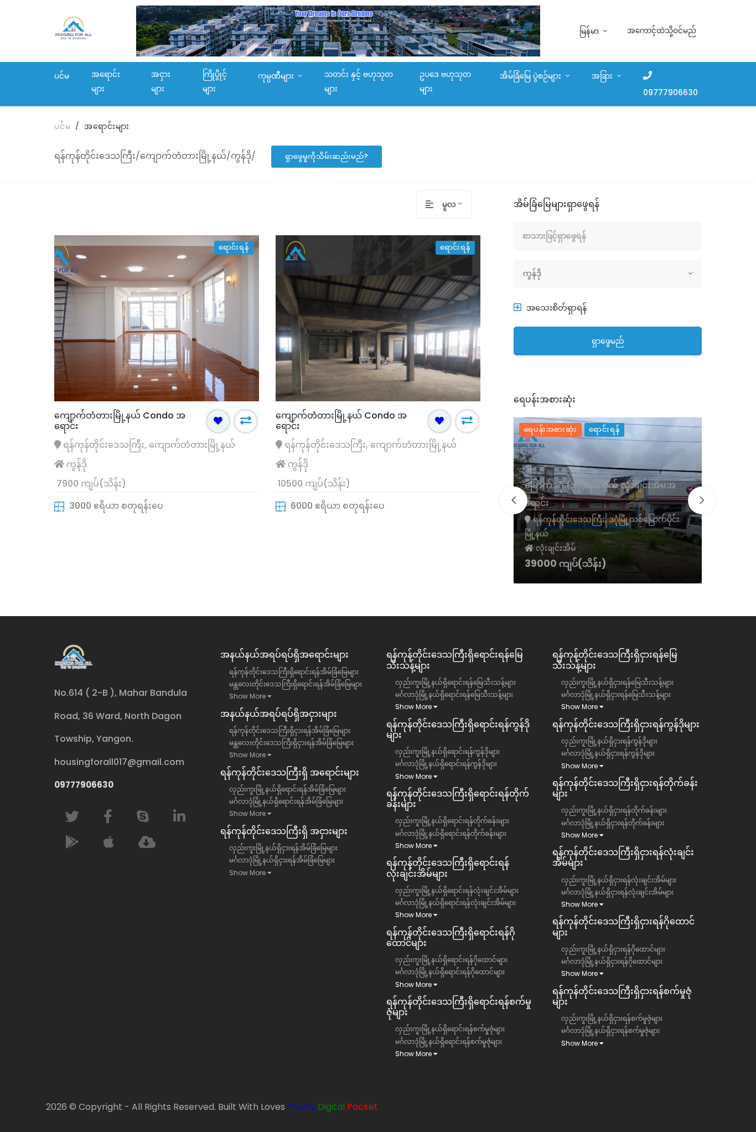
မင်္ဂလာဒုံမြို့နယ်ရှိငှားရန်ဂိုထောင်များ (611, 961)
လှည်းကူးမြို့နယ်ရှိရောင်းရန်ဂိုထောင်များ (451, 959)
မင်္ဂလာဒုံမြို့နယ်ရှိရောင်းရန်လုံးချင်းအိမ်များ (455, 902)
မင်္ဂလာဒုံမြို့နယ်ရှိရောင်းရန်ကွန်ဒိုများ (446, 763)
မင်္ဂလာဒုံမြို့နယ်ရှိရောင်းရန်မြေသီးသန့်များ (454, 694)
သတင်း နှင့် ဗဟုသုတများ (358, 81)
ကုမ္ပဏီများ (277, 76)
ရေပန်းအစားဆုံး (550, 429)
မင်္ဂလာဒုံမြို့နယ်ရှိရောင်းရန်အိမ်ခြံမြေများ (286, 801)
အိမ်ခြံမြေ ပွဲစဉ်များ (531, 76)
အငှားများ (160, 81)
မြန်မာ (590, 31)
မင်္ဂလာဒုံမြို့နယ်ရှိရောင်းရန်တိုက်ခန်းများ (450, 833)
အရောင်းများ (105, 81)
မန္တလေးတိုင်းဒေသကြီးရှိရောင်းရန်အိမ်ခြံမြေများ (295, 684)
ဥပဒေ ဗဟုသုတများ (445, 81)
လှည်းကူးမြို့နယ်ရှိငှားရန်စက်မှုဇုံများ (611, 1018)
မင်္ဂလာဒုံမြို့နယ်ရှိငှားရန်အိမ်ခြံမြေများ (282, 860)
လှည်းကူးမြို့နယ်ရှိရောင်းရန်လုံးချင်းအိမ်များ (457, 890)
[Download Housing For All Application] (147, 842)
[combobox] (456, 204)
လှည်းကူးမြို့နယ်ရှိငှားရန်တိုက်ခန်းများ (614, 810)
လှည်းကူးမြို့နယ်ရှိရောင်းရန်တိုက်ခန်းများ (452, 820)
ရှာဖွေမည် (608, 341)
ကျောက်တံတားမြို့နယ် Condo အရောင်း (119, 420)
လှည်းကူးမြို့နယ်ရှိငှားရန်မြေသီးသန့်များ (617, 682)
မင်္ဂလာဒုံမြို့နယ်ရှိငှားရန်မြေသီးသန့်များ (616, 694)
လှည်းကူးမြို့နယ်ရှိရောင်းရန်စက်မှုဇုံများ (450, 1028)
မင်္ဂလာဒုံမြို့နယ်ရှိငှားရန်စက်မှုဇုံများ (610, 1030)
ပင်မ (61, 76)
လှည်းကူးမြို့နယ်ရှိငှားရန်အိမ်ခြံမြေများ (283, 847)
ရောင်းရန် (604, 429)
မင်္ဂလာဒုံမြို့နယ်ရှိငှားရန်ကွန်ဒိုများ (608, 753)
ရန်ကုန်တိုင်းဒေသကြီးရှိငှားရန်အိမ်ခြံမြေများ (289, 730)
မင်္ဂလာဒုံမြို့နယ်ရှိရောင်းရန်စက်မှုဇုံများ (448, 1041)
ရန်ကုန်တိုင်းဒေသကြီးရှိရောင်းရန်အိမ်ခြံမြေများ (294, 671)
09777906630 (670, 92)
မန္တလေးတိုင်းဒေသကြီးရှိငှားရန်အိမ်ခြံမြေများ (291, 742)
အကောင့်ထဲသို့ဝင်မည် (661, 30)
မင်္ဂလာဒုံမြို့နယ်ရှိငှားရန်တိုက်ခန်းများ (612, 823)
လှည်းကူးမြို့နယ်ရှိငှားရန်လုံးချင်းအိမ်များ (618, 880)
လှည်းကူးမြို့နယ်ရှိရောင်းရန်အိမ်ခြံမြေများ (287, 789)
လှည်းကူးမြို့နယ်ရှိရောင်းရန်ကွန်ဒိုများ (447, 751)
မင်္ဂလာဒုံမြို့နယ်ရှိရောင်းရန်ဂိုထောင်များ (450, 971)
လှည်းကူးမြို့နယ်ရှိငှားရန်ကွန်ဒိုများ (609, 741)
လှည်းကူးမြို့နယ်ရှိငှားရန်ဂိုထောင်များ (613, 949)
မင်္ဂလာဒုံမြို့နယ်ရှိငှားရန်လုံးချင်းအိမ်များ (617, 892)
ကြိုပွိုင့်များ (215, 81)
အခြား (603, 76)
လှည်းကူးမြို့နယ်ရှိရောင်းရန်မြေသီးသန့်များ (455, 682)
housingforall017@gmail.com (119, 762)
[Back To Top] (725, 1101)
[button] (550, 307)
